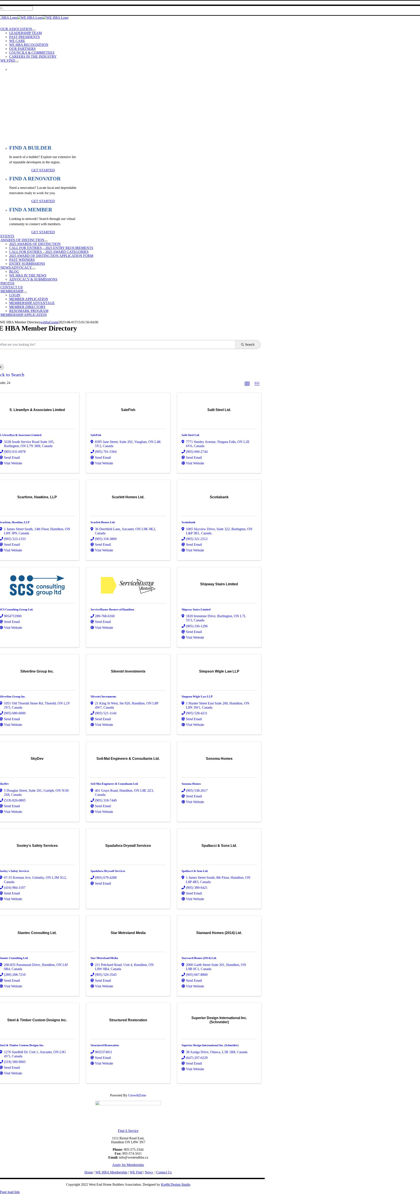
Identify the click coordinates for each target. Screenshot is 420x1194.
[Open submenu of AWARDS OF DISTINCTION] (46, 241)
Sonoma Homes (191, 783)
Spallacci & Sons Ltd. (195, 871)
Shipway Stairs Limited (196, 609)
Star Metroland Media (104, 958)
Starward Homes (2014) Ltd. (199, 958)
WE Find (136, 1172)
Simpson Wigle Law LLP (197, 696)
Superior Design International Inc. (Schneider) (210, 1045)
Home (88, 1172)
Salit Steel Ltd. (191, 435)
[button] (247, 384)
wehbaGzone (49, 322)
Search (249, 344)
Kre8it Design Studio (175, 1184)
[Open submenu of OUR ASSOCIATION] (34, 30)
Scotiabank (188, 522)
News (149, 1172)
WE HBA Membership (111, 1172)
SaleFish (96, 435)
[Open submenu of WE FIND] (17, 61)
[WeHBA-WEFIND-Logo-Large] (128, 1104)
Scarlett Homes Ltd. (103, 522)
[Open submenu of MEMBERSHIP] (25, 292)
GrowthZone (137, 1095)
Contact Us (164, 1172)
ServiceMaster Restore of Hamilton (112, 609)
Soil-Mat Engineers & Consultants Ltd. (114, 783)
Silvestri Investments (103, 696)
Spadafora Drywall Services (108, 871)
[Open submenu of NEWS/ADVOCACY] (33, 268)
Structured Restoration (105, 1045)
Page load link (10, 1192)
